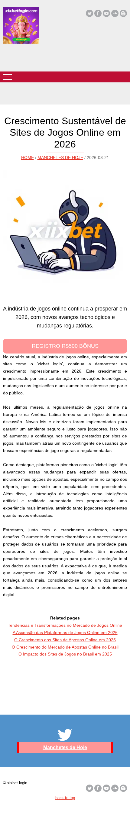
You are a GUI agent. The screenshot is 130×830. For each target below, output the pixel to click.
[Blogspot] (123, 13)
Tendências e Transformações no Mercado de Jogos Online (65, 625)
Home (27, 157)
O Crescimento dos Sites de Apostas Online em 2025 (65, 639)
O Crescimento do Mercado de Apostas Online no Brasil (65, 647)
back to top (65, 797)
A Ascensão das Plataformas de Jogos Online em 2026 (65, 632)
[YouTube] (106, 13)
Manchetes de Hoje (60, 157)
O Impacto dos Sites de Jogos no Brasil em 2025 (65, 654)
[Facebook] (98, 13)
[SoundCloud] (115, 13)
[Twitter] (89, 13)
